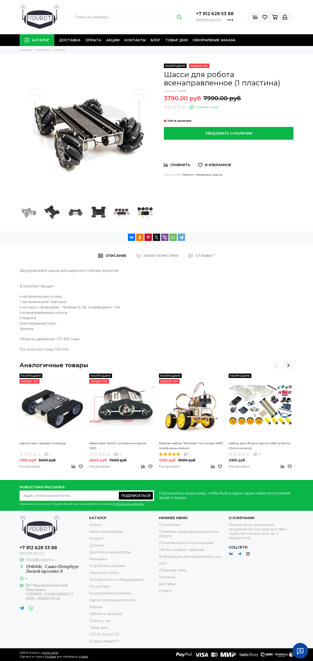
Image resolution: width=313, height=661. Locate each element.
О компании (169, 525)
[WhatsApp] (173, 237)
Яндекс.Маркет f (104, 641)
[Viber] (164, 237)
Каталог (40, 40)
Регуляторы (99, 586)
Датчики (96, 545)
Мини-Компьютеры (106, 531)
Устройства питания (107, 566)
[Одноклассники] (140, 237)
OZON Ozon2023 (104, 634)
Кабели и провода (105, 614)
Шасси (217, 174)
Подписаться (135, 495)
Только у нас (100, 620)
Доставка (69, 40)
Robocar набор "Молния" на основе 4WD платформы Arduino (191, 445)
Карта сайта (50, 652)
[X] (156, 237)
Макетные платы (104, 572)
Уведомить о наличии (228, 133)
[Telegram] (181, 237)
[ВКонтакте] (131, 237)
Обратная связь (173, 570)
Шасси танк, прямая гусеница (43, 443)
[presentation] (276, 365)
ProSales (50, 656)
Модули (96, 538)
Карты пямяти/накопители (112, 600)
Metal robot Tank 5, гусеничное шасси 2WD (117, 445)
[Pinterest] (148, 237)
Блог (155, 40)
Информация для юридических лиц (190, 556)
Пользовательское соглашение (186, 543)
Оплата (93, 40)
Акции (113, 40)
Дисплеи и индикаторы (110, 552)
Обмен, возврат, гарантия (181, 549)
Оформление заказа (213, 40)
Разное (95, 607)
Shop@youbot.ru (40, 560)
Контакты (135, 40)
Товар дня (176, 40)
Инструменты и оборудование (116, 579)
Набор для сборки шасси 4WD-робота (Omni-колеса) (259, 445)
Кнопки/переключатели (110, 593)
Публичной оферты (128, 504)
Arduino (95, 525)
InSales (83, 656)
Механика (203, 174)
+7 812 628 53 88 (215, 13)
